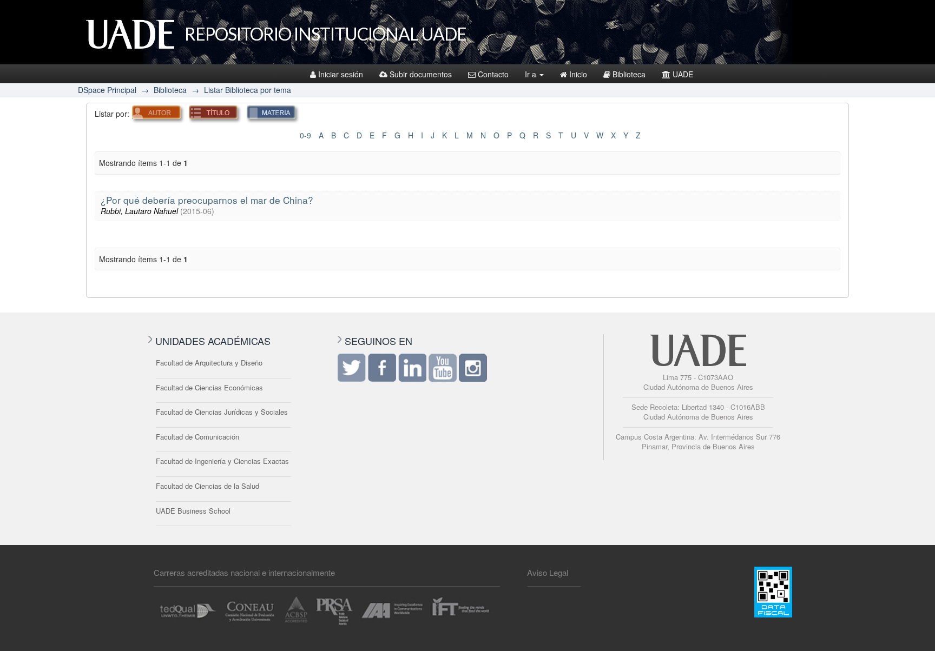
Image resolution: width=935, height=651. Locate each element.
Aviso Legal (547, 572)
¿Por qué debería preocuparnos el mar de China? (207, 200)
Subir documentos (421, 74)
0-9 (305, 135)
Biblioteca (629, 74)
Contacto (493, 74)
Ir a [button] (531, 74)
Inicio (578, 74)
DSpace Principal (107, 89)
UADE (683, 74)
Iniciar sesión (340, 74)
